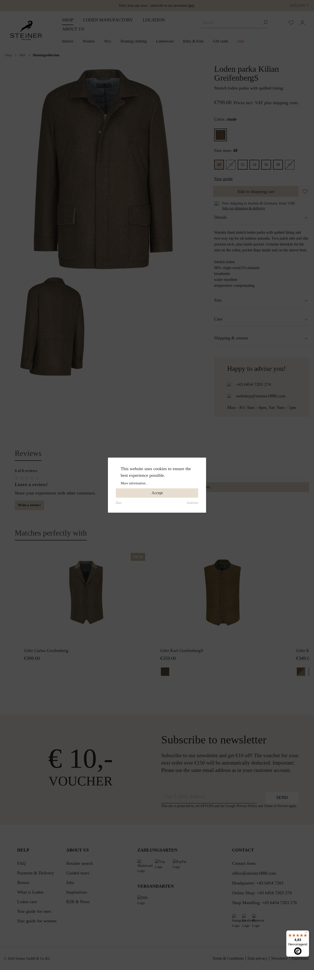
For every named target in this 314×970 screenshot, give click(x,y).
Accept (157, 493)
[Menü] (306, 933)
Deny (119, 502)
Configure (192, 502)
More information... (134, 483)
